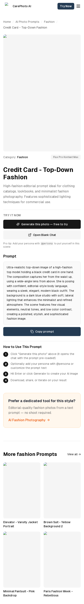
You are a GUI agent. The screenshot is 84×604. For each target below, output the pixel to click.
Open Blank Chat (44, 235)
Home (7, 21)
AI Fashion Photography (29, 420)
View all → (74, 454)
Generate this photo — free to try (44, 224)
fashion (49, 21)
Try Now (66, 6)
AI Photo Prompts (27, 21)
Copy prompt (44, 331)
